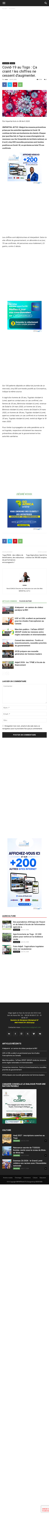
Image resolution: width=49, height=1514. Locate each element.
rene (6, 79)
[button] (4, 3)
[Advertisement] (24, 36)
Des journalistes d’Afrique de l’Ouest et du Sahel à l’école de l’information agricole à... (29, 924)
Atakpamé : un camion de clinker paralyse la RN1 (19, 1048)
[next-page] (7, 673)
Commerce (27, 1178)
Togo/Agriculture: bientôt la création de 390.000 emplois (36, 556)
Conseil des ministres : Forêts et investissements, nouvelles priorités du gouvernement (31, 643)
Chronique (18, 1178)
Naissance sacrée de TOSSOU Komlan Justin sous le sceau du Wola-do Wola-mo (29, 1150)
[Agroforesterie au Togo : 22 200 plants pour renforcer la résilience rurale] (6, 937)
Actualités (12, 9)
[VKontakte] (40, 1034)
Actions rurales (8, 1178)
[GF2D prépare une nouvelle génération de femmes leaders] (8, 654)
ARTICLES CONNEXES (9, 601)
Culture (35, 1178)
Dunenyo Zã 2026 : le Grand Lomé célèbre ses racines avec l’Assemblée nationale (29, 1163)
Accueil (4, 9)
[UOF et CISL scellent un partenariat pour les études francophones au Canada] (8, 621)
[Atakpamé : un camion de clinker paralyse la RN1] (8, 610)
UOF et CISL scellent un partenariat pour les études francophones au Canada (30, 621)
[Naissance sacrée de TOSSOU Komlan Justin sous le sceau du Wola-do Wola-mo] (6, 1150)
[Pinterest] (15, 84)
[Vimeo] (33, 1034)
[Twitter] (10, 84)
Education (43, 1178)
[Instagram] (21, 1033)
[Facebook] (4, 84)
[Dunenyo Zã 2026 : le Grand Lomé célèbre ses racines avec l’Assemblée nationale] (6, 1164)
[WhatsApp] (20, 84)
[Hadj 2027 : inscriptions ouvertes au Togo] (6, 1138)
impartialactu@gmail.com (31, 1027)
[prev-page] (3, 673)
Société (12, 63)
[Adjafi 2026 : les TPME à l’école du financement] (8, 665)
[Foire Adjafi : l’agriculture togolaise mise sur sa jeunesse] (6, 949)
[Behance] (9, 1034)
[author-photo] (24, 582)
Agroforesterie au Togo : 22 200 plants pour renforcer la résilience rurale (28, 936)
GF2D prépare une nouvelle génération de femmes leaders (23, 1075)
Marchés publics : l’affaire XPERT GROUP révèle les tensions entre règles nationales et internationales (30, 632)
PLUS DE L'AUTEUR (25, 601)
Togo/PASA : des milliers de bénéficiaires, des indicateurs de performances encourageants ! (13, 558)
